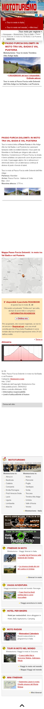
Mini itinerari (36, 692)
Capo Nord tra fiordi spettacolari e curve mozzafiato (26, 594)
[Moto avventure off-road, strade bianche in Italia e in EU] (22, 522)
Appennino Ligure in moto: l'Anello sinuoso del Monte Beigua (29, 684)
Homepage (7, 34)
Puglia (28, 483)
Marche (9, 507)
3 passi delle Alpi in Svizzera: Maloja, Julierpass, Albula (29, 658)
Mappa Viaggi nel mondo (31, 670)
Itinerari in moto (35, 577)
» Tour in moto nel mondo (16, 27)
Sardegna (29, 487)
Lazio (8, 497)
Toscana (29, 493)
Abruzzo (9, 477)
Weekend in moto (17, 379)
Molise (28, 477)
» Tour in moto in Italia (14, 22)
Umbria (29, 500)
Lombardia (10, 503)
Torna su (39, 339)
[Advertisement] (22, 111)
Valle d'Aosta (31, 503)
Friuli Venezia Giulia (14, 493)
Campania (10, 487)
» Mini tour (33, 27)
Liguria (8, 500)
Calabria (9, 483)
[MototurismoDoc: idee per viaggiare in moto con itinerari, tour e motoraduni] (19, 5)
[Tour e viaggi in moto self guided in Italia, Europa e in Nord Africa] (22, 537)
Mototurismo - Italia (33, 511)
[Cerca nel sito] (36, 15)
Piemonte (29, 480)
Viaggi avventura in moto (31, 603)
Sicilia (28, 490)
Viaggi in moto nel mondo (31, 666)
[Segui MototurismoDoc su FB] (40, 15)
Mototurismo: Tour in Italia (24, 34)
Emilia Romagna (12, 490)
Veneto (28, 507)
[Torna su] (22, 705)
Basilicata (10, 480)
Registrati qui (18, 326)
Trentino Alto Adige (33, 497)
